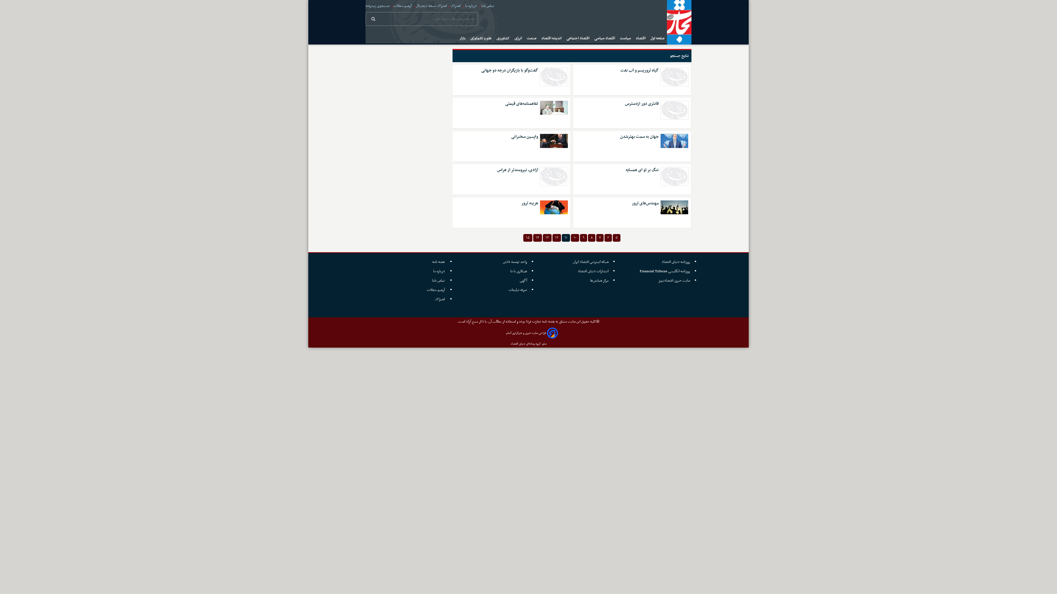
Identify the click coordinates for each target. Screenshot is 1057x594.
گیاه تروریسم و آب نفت (639, 70)
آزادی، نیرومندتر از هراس (517, 170)
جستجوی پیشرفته (378, 6)
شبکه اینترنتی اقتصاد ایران (591, 262)
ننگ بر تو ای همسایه (642, 170)
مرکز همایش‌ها (599, 280)
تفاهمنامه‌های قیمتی (521, 104)
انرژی (518, 38)
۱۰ (575, 238)
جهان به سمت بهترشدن (639, 137)
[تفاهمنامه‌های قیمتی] (554, 108)
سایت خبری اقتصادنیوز (674, 280)
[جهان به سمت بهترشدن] (674, 141)
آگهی (523, 280)
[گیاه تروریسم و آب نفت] (674, 76)
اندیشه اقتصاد (551, 38)
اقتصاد (641, 38)
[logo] (679, 22)
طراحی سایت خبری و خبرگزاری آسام (526, 333)
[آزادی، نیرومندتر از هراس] (554, 176)
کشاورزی (503, 38)
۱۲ (556, 238)
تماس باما (488, 6)
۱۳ (547, 238)
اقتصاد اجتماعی (578, 38)
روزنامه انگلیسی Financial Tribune (665, 271)
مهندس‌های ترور (645, 203)
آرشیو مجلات (402, 6)
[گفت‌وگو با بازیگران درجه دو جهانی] (554, 76)
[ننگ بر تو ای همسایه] (674, 176)
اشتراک (455, 6)
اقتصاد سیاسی (605, 38)
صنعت (532, 38)
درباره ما (471, 6)
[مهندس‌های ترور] (674, 207)
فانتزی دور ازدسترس (642, 104)
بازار (462, 38)
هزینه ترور (529, 203)
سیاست (626, 38)
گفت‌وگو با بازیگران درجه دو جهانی (509, 70)
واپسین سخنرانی (524, 137)
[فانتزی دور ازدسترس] (674, 110)
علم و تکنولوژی (481, 38)
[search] (373, 19)
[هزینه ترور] (554, 207)
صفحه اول (657, 38)
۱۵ (528, 238)
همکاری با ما (518, 271)
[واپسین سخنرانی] (554, 141)
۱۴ (537, 238)
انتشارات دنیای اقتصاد (593, 271)
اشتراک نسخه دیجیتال (431, 6)
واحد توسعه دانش (515, 262)
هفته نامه (439, 262)
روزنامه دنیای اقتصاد (676, 262)
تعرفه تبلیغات (518, 290)
